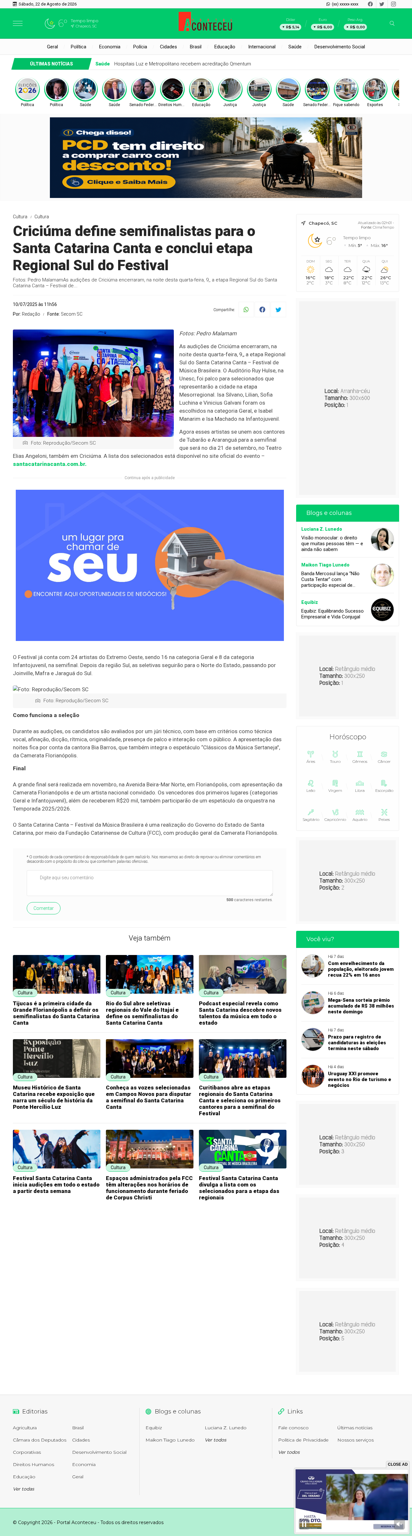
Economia (109, 47)
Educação (224, 47)
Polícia (140, 47)
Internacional (262, 47)
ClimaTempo (383, 227)
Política (78, 47)
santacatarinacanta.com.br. (50, 464)
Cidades (168, 47)
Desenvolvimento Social (339, 47)
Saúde (295, 47)
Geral (52, 47)
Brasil (195, 47)
